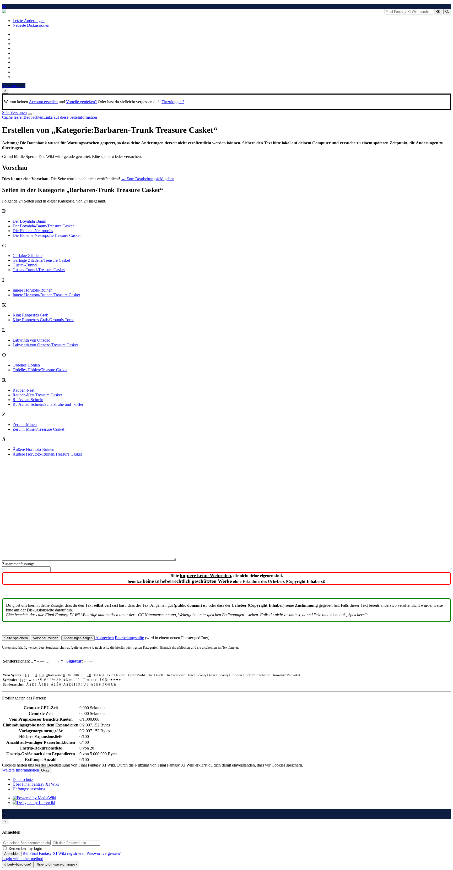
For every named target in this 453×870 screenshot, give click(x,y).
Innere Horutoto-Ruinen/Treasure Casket (46, 295)
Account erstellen (43, 102)
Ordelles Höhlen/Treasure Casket (40, 370)
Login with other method (22, 858)
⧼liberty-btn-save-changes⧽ (57, 864)
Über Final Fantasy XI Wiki (36, 784)
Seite (6, 112)
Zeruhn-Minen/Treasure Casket (38, 429)
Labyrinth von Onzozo (31, 340)
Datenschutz (23, 779)
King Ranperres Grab (30, 315)
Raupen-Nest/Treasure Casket (37, 395)
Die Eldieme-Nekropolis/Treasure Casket (46, 235)
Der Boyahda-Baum (29, 221)
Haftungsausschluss (29, 789)
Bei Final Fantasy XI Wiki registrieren (54, 853)
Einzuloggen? (172, 102)
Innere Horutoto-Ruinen (32, 290)
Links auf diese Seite (60, 117)
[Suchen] (447, 11)
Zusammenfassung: (18, 564)
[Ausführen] (438, 11)
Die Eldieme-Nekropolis (33, 230)
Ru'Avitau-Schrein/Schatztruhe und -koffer (48, 404)
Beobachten (33, 117)
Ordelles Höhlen (26, 365)
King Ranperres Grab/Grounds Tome (43, 320)
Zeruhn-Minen (25, 424)
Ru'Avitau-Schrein (28, 399)
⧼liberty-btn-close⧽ (17, 864)
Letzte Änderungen (29, 20)
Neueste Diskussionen (31, 25)
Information (87, 117)
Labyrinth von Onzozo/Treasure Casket (45, 345)
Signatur (74, 661)
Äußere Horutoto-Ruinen (33, 449)
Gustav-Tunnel (25, 265)
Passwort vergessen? (104, 853)
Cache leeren (13, 117)
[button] (104, 638)
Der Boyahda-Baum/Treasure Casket (43, 226)
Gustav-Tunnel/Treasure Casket (39, 269)
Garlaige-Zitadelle (27, 255)
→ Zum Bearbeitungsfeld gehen (147, 179)
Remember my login (25, 848)
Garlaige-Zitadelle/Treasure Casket (41, 260)
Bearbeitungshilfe (129, 638)
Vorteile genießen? (81, 102)
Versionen (18, 112)
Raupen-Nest (23, 390)
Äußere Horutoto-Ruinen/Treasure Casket (47, 454)
